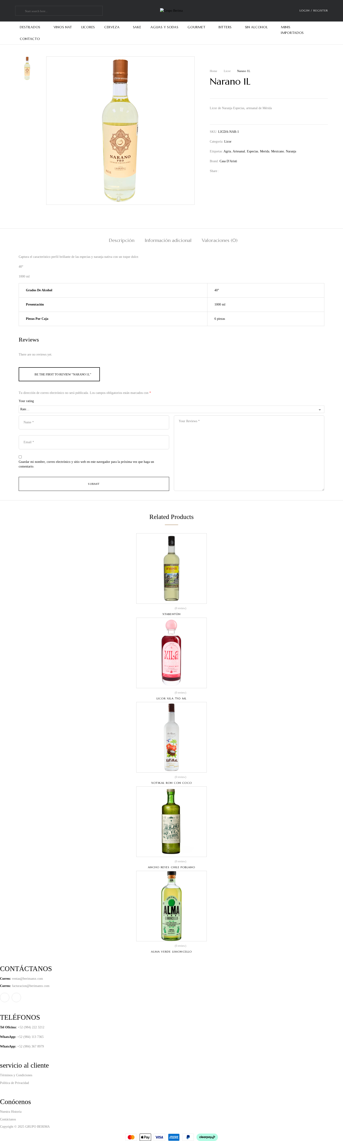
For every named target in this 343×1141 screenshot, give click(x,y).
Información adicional (168, 240)
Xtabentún (171, 614)
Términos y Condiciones (16, 1075)
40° (216, 290)
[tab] (121, 241)
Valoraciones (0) (220, 240)
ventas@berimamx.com (27, 978)
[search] (21, 11)
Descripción (121, 240)
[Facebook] (225, 171)
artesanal (239, 151)
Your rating (26, 401)
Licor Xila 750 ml (171, 698)
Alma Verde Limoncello (171, 951)
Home (213, 71)
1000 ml (219, 304)
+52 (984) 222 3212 (31, 1027)
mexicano (277, 151)
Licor (227, 71)
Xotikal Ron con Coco (171, 783)
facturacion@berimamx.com (30, 986)
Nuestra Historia (10, 1111)
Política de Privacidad (14, 1083)
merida (264, 151)
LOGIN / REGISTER (314, 10)
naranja (291, 151)
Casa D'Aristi (228, 161)
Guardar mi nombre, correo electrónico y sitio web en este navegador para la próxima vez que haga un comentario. (86, 464)
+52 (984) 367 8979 (30, 1046)
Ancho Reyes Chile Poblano (171, 867)
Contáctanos (8, 1119)
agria (227, 151)
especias (252, 151)
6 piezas (219, 318)
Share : (214, 171)
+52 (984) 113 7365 (30, 1037)
